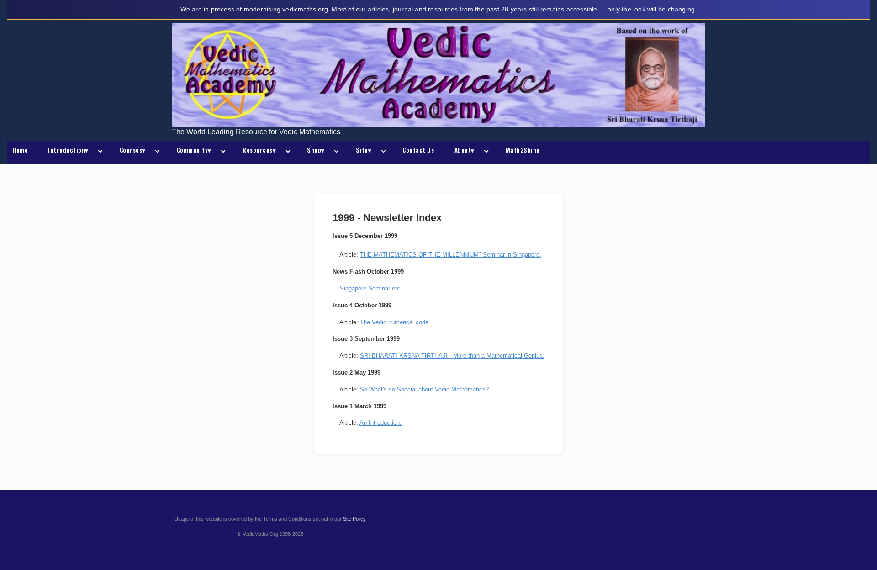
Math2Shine (523, 149)
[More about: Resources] (286, 152)
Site (364, 149)
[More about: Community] (221, 152)
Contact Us (418, 149)
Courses (133, 149)
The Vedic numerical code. (395, 322)
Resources (259, 149)
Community (194, 149)
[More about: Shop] (334, 152)
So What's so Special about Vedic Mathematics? (424, 389)
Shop (316, 149)
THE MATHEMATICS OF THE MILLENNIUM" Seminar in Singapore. (450, 254)
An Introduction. (380, 422)
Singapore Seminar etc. (371, 288)
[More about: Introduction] (98, 152)
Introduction (68, 149)
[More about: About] (484, 152)
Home (20, 149)
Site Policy (354, 519)
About (464, 149)
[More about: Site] (381, 152)
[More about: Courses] (155, 152)
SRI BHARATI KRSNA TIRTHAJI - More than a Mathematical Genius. (452, 355)
